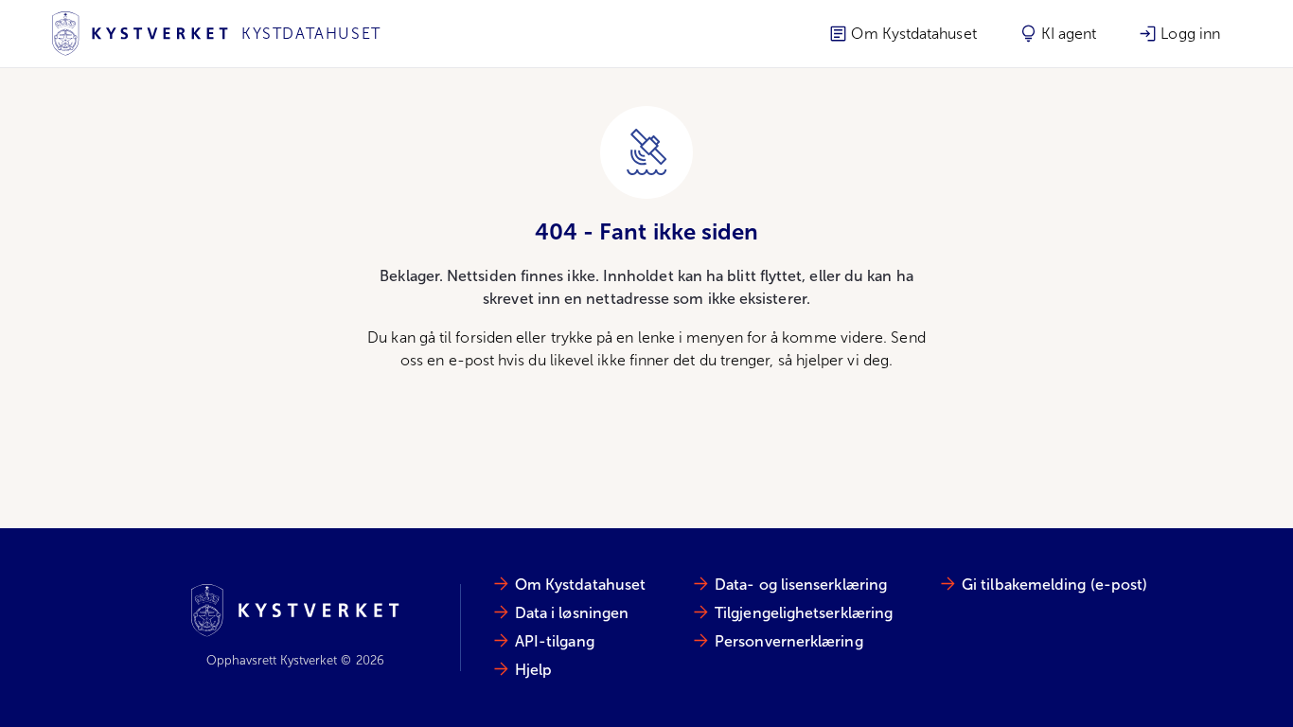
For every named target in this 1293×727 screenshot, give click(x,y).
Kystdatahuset (311, 34)
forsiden (483, 337)
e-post (471, 360)
